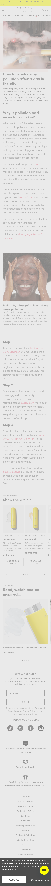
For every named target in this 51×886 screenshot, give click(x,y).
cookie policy (9, 869)
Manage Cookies (40, 879)
